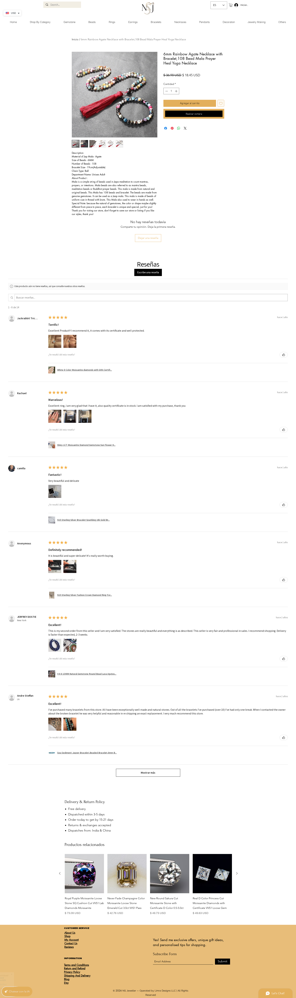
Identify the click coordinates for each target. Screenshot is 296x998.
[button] (231, 5)
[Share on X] (185, 128)
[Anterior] (60, 873)
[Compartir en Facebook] (166, 128)
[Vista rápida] (84, 873)
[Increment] (176, 91)
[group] (148, 884)
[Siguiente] (237, 873)
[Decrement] (166, 91)
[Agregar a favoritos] (220, 103)
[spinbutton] (171, 91)
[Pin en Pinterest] (172, 128)
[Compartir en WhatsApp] (179, 128)
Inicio (75, 39)
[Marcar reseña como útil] (284, 354)
